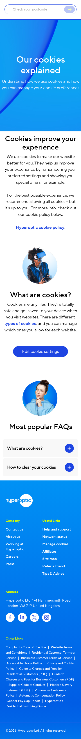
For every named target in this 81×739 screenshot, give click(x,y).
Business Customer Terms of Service (46, 658)
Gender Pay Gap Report (23, 701)
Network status (54, 537)
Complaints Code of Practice (26, 647)
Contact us (14, 529)
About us (13, 537)
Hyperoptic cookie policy (40, 227)
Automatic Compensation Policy (42, 696)
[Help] (69, 9)
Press (10, 564)
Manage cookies (55, 544)
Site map (49, 559)
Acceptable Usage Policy (24, 663)
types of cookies (20, 323)
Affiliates (49, 551)
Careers (12, 556)
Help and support (56, 529)
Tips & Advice (53, 573)
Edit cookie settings (40, 351)
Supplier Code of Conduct (27, 685)
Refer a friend (53, 566)
